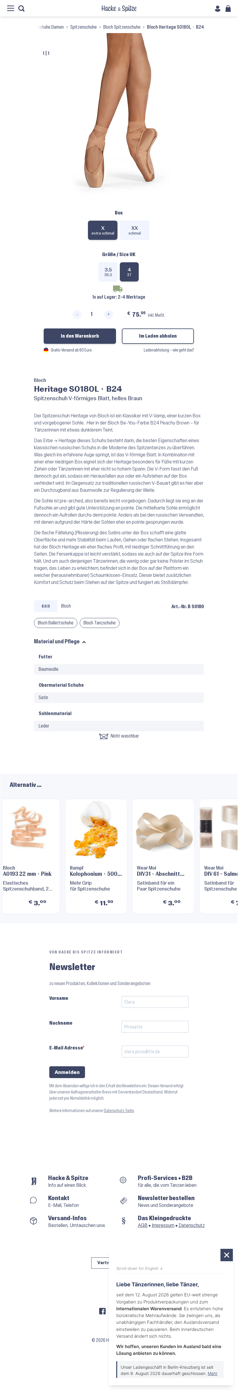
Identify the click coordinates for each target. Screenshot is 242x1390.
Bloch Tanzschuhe (100, 622)
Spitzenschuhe (83, 27)
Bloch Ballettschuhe (55, 622)
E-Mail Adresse (66, 1047)
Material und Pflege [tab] (57, 641)
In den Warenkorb (80, 335)
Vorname (58, 998)
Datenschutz (192, 1225)
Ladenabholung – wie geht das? (169, 350)
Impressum (163, 1225)
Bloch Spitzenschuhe (121, 27)
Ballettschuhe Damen (44, 27)
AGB (143, 1225)
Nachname (60, 1023)
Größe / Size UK (118, 254)
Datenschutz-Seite (119, 1111)
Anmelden (67, 1072)
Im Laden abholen (158, 335)
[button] (221, 854)
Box (119, 212)
